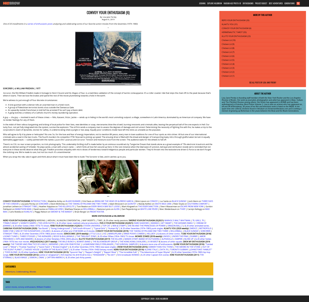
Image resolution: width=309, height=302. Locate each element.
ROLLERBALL (89, 209)
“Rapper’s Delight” (93, 252)
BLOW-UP (188, 239)
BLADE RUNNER (73, 201)
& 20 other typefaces (28, 252)
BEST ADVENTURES (276, 3)
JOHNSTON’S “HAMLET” (201, 249)
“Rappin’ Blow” (110, 252)
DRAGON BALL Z (175, 225)
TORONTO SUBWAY (179, 249)
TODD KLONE (11, 252)
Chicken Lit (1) (228, 76)
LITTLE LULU (95, 233)
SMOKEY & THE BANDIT (62, 211)
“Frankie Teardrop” (27, 247)
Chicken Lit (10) (228, 40)
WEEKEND (53, 244)
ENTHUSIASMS (248, 3)
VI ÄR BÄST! (153, 241)
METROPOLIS (205, 228)
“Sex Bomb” (43, 228)
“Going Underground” (60, 228)
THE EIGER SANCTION (148, 206)
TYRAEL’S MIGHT (10, 223)
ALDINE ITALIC (151, 249)
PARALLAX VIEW (55, 209)
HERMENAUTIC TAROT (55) (234, 32)
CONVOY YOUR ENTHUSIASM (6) (236, 28)
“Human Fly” (113, 228)
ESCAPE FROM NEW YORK (192, 206)
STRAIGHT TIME (29, 206)
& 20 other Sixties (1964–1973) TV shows (31, 225)
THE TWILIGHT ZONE (86, 236)
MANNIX (155, 223)
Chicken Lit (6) (228, 56)
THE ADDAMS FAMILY (184, 223)
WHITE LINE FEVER (149, 209)
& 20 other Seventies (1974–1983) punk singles (142, 228)
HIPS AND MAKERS (24, 239)
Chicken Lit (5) (228, 60)
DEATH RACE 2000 (163, 203)
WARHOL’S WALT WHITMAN (177, 220)
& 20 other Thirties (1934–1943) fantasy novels (92, 249)
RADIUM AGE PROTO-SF (232, 3)
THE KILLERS (116, 239)
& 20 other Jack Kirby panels (78, 257)
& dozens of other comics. (169, 233)
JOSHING (202, 3)
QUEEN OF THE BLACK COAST (55, 249)
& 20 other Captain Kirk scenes (155, 255)
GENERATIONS (289, 3)
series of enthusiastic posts (40, 23)
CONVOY (154, 201)
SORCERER (43, 203)
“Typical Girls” (99, 228)
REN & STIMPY (119, 225)
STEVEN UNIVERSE (91, 225)
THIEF (182, 209)
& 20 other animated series (197, 225)
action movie (11, 287)
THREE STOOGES (27, 236)
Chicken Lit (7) (228, 52)
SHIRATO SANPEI (28, 223)
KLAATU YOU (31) (230, 24)
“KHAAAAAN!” (99, 255)
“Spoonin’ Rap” (76, 252)
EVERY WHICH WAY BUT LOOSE (105, 206)
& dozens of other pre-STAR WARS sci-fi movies (73, 231)
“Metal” (13, 247)
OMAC (42, 257)
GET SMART (166, 223)
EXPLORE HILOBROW (214, 3)
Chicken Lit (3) (228, 68)
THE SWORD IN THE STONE (187, 247)
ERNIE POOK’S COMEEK (134, 233)
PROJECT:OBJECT (261, 3)
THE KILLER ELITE (66, 206)
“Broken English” (60, 247)
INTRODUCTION (38, 201)
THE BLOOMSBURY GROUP (105, 241)
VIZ (104, 233)
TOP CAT (106, 225)
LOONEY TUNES (10, 236)
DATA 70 (164, 249)
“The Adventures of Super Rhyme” (154, 252)
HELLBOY (151, 233)
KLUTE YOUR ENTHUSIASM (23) (236, 36)
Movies (33, 271)
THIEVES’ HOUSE (31, 249)
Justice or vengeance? (49, 255)
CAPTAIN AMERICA (55, 257)
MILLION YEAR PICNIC (70, 244)
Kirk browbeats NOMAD (128, 255)
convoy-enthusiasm (27, 287)
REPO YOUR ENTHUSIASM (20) (235, 20)
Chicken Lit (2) (228, 72)
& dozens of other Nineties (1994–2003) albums (56, 239)
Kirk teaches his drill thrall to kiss (76, 255)
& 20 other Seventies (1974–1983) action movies (41, 233)
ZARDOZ (193, 228)
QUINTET (132, 203)
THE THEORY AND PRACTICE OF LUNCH (29, 244)
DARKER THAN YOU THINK (160, 247)
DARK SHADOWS (141, 223)
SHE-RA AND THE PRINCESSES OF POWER (146, 225)
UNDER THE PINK (180, 236)
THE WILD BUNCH (66, 241)
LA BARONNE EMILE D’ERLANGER (98, 244)
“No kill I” (111, 255)
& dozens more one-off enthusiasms (156, 244)
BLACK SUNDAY (179, 201)
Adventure (10, 271)
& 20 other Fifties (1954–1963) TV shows (116, 236)
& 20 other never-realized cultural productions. (78, 223)
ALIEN (116, 209)
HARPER (178, 239)
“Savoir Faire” (44, 247)
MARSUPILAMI (115, 233)
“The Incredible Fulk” (128, 252)
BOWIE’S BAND (84, 241)
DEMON (33, 257)
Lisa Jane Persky (269, 82)
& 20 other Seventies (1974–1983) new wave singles (93, 247)
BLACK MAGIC (21, 257)
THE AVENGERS (44, 236)
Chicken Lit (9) (228, 44)
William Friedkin (44, 287)
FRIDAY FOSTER (97, 211)
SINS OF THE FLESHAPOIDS (27, 231)
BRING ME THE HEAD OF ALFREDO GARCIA (114, 201)
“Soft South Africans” (81, 228)
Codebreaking (22, 271)
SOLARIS (46, 231)
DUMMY (194, 236)
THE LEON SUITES (46, 223)
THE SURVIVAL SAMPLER (126, 244)
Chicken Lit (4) (228, 64)
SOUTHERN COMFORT (197, 203)
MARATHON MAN (23, 209)
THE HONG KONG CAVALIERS (132, 241)
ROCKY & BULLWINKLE (63, 236)
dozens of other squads (171, 241)
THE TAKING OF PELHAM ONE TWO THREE (87, 203)
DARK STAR (8, 231)
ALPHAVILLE (167, 239)
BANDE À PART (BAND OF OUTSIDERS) (142, 239)
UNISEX (166, 236)
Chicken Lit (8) (228, 48)
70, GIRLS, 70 (198, 220)
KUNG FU (28, 211)
